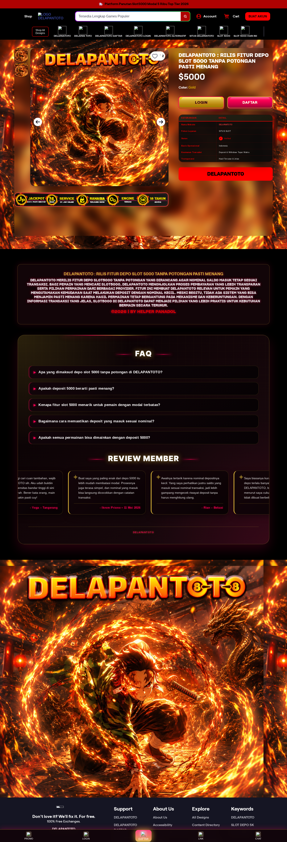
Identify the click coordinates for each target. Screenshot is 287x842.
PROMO (28, 838)
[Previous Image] (37, 122)
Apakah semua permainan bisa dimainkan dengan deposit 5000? (94, 438)
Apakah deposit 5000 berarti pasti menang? (76, 388)
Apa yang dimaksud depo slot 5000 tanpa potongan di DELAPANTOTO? (100, 372)
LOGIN (201, 102)
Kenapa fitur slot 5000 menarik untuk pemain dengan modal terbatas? (99, 405)
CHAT (258, 838)
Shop (28, 16)
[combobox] (128, 16)
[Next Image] (161, 122)
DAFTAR (250, 102)
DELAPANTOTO (225, 174)
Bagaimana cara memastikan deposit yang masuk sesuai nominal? (96, 421)
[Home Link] (52, 16)
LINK (200, 838)
